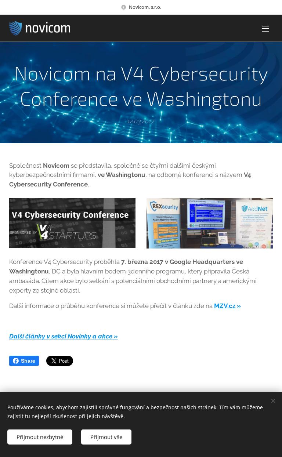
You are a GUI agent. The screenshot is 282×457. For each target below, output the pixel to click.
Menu (265, 28)
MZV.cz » (227, 305)
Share (28, 361)
